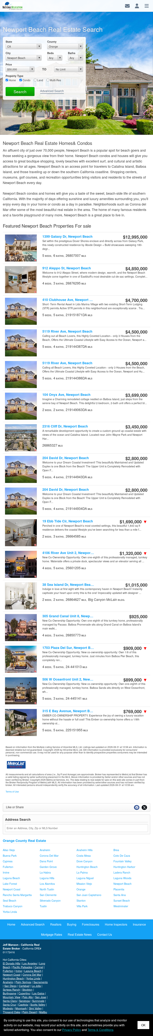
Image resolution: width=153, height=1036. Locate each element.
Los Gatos (38, 993)
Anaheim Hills (84, 850)
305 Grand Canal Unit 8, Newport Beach (68, 616)
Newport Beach (122, 884)
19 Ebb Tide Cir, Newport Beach (67, 521)
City (8, 53)
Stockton (27, 989)
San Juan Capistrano (88, 895)
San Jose (40, 997)
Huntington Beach (87, 867)
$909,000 (135, 648)
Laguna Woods (122, 878)
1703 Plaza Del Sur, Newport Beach (68, 648)
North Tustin (47, 889)
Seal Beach (9, 900)
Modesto (8, 1008)
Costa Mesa (83, 855)
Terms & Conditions (100, 1030)
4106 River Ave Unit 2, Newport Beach (68, 553)
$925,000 (138, 616)
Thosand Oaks (11, 1012)
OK (143, 1025)
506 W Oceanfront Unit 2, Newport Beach (68, 679)
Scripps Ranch (11, 989)
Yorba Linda (10, 912)
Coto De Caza (121, 855)
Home (12, 80)
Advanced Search (52, 91)
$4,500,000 (136, 331)
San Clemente (48, 895)
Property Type (14, 76)
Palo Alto (27, 997)
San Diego (10, 986)
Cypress (8, 861)
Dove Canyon (84, 861)
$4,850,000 (136, 268)
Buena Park (10, 855)
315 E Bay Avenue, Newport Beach (68, 711)
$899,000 (135, 679)
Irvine (6, 872)
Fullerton (8, 867)
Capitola (23, 1004)
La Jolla (36, 986)
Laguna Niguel (85, 878)
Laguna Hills (47, 878)
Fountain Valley (122, 861)
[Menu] (147, 5)
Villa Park (82, 906)
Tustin (43, 906)
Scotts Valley (37, 1004)
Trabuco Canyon (12, 906)
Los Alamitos (47, 884)
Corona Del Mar (49, 855)
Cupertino (24, 993)
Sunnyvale (38, 1001)
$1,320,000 (133, 553)
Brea (116, 850)
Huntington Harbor (124, 867)
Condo (26, 80)
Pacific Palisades (22, 967)
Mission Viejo (84, 884)
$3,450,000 (136, 426)
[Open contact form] (127, 5)
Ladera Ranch (121, 872)
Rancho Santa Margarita (17, 895)
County (52, 41)
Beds (50, 53)
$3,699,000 (136, 395)
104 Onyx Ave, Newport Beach (66, 395)
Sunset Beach (121, 900)
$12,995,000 (135, 237)
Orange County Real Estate (24, 840)
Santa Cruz (9, 1004)
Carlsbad (24, 986)
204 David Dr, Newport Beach (65, 458)
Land (39, 80)
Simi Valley (35, 1008)
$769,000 (135, 711)
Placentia (118, 889)
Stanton (81, 900)
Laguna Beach (11, 878)
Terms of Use (12, 791)
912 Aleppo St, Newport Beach (66, 268)
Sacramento (40, 982)
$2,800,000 (136, 458)
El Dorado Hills (11, 963)
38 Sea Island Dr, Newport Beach (68, 584)
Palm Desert (29, 1012)
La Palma (82, 872)
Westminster (120, 906)
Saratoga (24, 1001)
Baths (71, 53)
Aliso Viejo (9, 850)
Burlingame (9, 993)
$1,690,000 (133, 521)
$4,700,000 (136, 300)
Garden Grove (48, 867)
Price (9, 64)
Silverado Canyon (50, 900)
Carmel (39, 967)
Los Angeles (29, 963)
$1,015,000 (136, 584)
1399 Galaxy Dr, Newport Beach (67, 236)
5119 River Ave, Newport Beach (67, 331)
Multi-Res (55, 80)
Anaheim (45, 850)
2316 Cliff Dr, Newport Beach (65, 426)
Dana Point (46, 861)
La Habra (45, 872)
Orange (80, 889)
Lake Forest (10, 884)
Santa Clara (10, 1001)
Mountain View (11, 997)
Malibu (43, 1012)
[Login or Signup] (137, 5)
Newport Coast (11, 889)
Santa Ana (119, 895)
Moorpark (21, 1008)
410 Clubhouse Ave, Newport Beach (68, 300)
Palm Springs (23, 982)
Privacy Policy (71, 1030)
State (9, 41)
